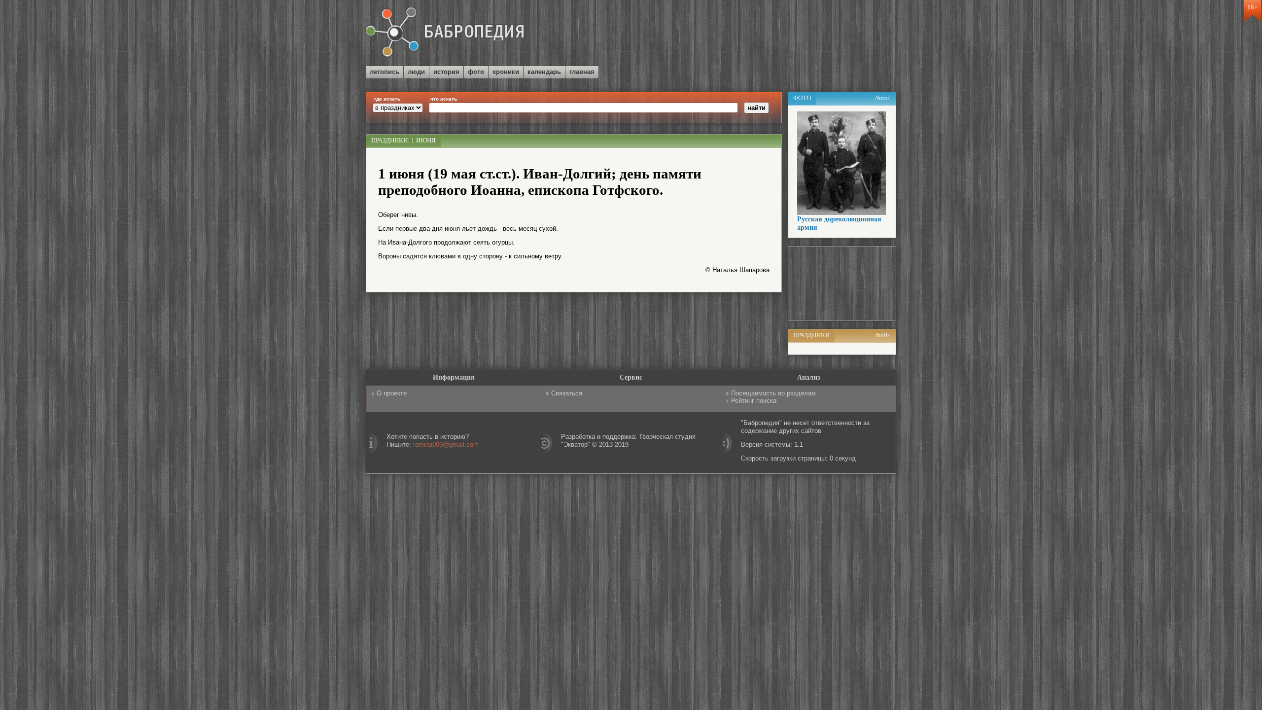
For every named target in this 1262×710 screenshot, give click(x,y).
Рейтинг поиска (753, 400)
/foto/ (882, 98)
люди (416, 71)
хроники (505, 71)
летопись (384, 71)
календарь (544, 71)
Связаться (566, 393)
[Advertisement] (781, 34)
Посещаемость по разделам (773, 393)
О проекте (392, 393)
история (446, 71)
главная (582, 71)
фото (476, 71)
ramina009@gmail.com (446, 444)
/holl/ (882, 335)
